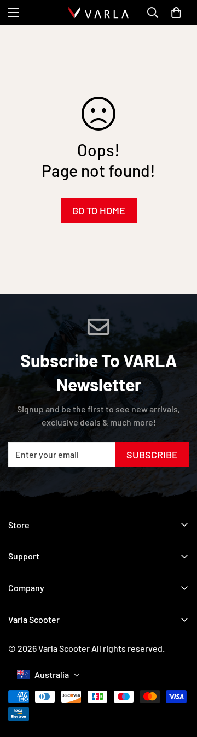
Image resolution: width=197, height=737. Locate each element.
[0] (176, 12)
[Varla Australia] (98, 12)
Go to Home (98, 210)
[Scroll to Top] (177, 666)
